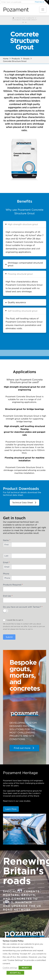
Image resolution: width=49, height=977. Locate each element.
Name (6, 540)
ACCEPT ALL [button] (15, 973)
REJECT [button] (25, 968)
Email (6, 562)
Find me (38, 2)
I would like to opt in (14, 620)
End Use (7, 596)
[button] (42, 9)
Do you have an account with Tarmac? (22, 607)
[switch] (5, 610)
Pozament (16, 9)
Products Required (13, 584)
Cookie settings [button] (10, 967)
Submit (9, 637)
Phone (6, 573)
